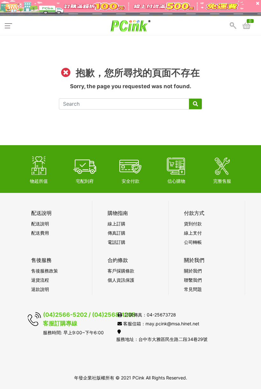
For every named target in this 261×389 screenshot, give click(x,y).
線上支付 (193, 233)
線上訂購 (116, 223)
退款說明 (40, 289)
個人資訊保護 (121, 280)
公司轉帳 (193, 242)
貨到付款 (193, 223)
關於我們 (193, 270)
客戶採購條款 (121, 270)
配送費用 (40, 233)
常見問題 (193, 289)
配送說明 (40, 223)
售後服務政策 (44, 270)
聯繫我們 (193, 280)
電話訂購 (116, 242)
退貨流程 (40, 280)
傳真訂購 (116, 233)
